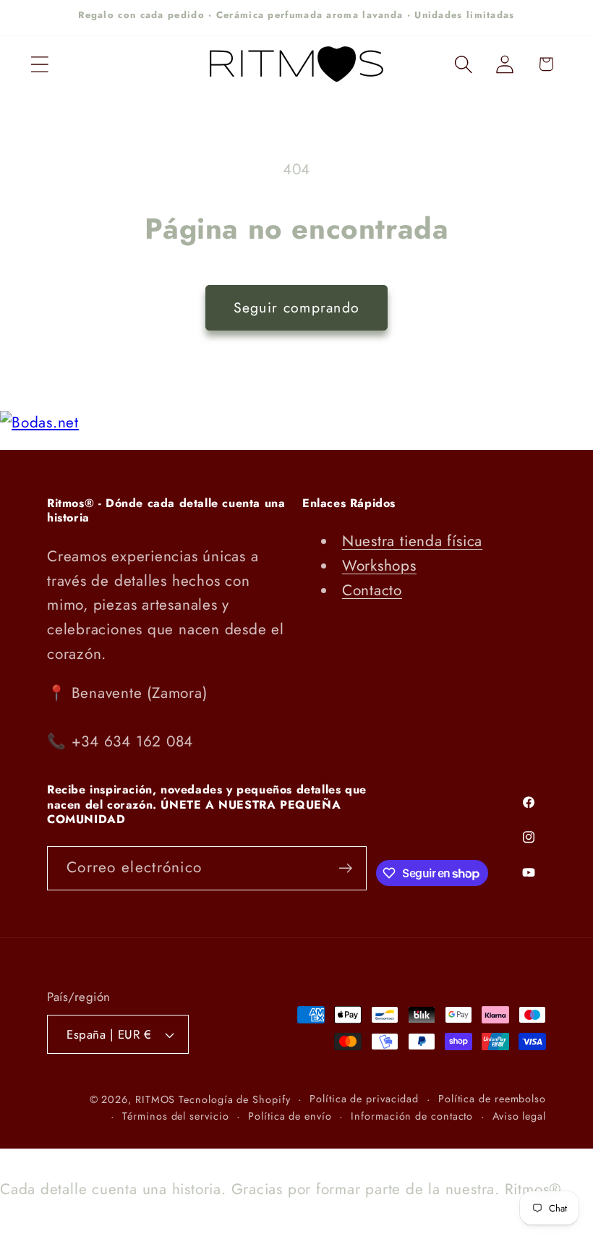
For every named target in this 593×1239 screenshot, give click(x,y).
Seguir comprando (297, 307)
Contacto (372, 590)
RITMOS (157, 1099)
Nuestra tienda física (412, 541)
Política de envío (289, 1116)
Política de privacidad (364, 1098)
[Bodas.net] (39, 422)
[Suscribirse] (345, 868)
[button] (39, 64)
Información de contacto (412, 1116)
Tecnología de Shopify (234, 1099)
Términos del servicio (175, 1116)
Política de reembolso (492, 1098)
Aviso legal (519, 1116)
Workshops (379, 565)
